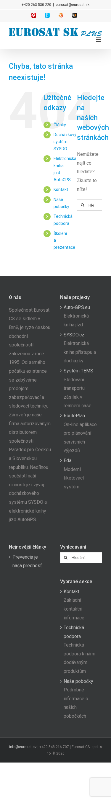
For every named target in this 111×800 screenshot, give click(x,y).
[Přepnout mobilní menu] (99, 40)
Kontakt (61, 189)
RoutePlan (74, 415)
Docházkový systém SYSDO (65, 141)
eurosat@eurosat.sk (72, 5)
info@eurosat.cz (23, 747)
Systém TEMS (78, 371)
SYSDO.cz (74, 335)
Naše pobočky (78, 681)
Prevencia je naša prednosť (27, 561)
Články (60, 124)
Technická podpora (74, 632)
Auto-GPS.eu (77, 307)
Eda (67, 460)
